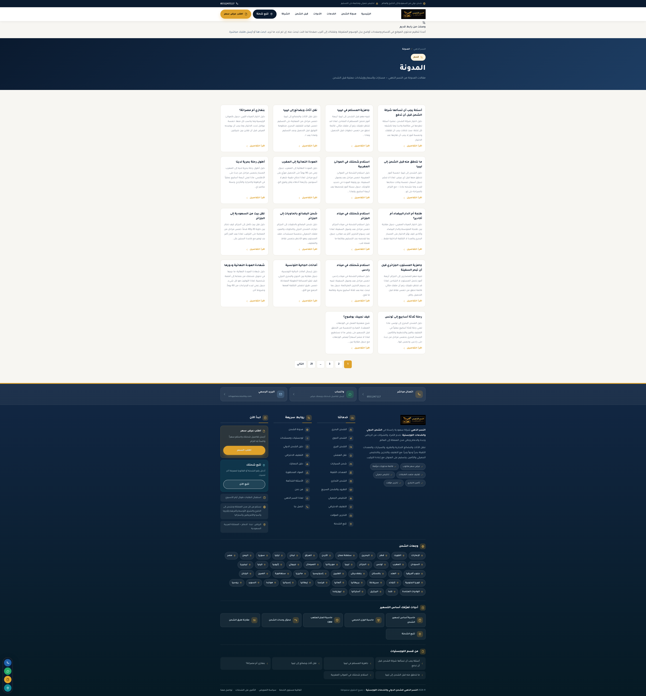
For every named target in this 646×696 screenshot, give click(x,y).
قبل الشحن (301, 14)
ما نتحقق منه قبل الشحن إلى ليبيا (402, 675)
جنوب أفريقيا (413, 574)
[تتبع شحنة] (7, 688)
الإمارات (415, 555)
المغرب (397, 565)
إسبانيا (287, 583)
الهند (393, 574)
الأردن (325, 555)
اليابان (244, 574)
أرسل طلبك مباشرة (241, 32)
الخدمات (331, 14)
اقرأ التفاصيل (414, 146)
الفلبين (337, 574)
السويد (252, 583)
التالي (300, 364)
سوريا (261, 555)
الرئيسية (366, 14)
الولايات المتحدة (411, 592)
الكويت (397, 555)
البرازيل (374, 592)
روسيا (235, 583)
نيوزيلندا (337, 592)
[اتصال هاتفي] (7, 662)
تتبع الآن (244, 484)
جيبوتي (292, 565)
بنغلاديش (356, 574)
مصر (229, 555)
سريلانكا (374, 583)
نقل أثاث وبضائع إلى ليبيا (303, 663)
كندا (390, 592)
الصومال (311, 565)
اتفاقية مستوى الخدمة (290, 690)
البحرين (366, 555)
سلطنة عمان (345, 555)
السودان (415, 565)
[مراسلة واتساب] (7, 671)
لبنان (292, 555)
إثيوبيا (275, 565)
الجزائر (362, 565)
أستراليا (355, 592)
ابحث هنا (261, 32)
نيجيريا (243, 565)
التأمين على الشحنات (245, 690)
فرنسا (321, 583)
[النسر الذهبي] (413, 14)
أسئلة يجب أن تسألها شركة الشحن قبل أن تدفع (399, 663)
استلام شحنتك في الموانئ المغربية (349, 675)
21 (311, 364)
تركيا (277, 555)
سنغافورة (280, 574)
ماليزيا (299, 574)
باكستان (376, 574)
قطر (382, 555)
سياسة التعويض (267, 690)
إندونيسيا (318, 574)
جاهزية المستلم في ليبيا (356, 663)
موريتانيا (330, 565)
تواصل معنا (226, 690)
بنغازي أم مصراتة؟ (255, 663)
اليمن (245, 555)
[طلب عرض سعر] (7, 679)
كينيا (259, 565)
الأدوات (317, 14)
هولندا (269, 583)
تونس (379, 565)
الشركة (286, 14)
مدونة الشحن (348, 14)
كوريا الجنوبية (412, 583)
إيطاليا (304, 583)
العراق (308, 555)
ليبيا (347, 565)
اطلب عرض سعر (233, 14)
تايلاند (392, 583)
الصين (261, 574)
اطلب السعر (244, 450)
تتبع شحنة (262, 14)
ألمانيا (337, 583)
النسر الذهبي (420, 49)
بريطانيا (355, 583)
